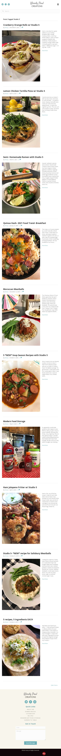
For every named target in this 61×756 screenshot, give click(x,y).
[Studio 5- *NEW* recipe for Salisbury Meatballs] (21, 584)
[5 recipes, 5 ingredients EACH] (21, 650)
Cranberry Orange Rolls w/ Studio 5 (21, 24)
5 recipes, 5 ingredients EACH (18, 619)
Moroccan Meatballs (13, 289)
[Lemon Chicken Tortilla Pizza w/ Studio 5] (21, 122)
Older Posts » (54, 685)
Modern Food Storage (14, 421)
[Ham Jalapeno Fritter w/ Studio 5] (21, 518)
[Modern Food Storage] (21, 452)
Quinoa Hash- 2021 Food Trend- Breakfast (24, 223)
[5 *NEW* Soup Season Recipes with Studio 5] (21, 386)
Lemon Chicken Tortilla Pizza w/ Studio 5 (24, 91)
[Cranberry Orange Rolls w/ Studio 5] (21, 56)
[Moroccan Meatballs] (21, 320)
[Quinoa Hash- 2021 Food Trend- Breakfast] (21, 254)
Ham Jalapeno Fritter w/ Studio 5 (20, 487)
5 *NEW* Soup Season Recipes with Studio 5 (25, 355)
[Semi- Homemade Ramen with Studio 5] (21, 188)
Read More (45, 50)
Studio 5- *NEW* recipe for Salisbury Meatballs (27, 553)
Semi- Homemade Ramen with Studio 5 (23, 157)
